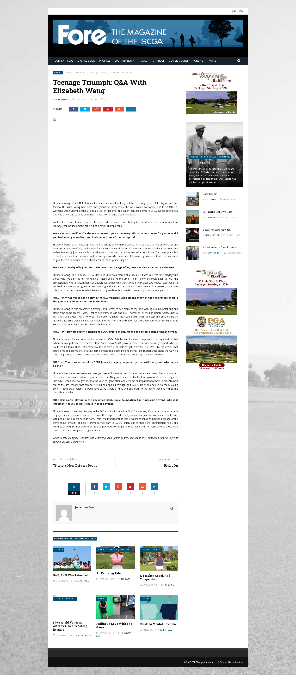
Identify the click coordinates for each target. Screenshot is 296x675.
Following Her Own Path (218, 211)
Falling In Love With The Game (114, 625)
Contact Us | (226, 662)
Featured (194, 157)
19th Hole (157, 60)
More (212, 60)
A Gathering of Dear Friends (220, 247)
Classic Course (178, 60)
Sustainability (124, 60)
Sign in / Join (236, 11)
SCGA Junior (71, 599)
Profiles (104, 60)
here (81, 441)
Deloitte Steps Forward (217, 229)
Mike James (125, 579)
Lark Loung (210, 194)
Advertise (238, 662)
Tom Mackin (210, 217)
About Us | (214, 662)
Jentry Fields (166, 630)
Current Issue (64, 60)
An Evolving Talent (110, 573)
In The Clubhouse (208, 157)
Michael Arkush (212, 235)
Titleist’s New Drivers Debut (75, 465)
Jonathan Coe (62, 99)
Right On (171, 465)
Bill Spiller (199, 163)
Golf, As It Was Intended (70, 575)
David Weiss (210, 199)
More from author (85, 538)
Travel (142, 60)
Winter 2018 (126, 550)
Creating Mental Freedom (158, 624)
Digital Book (86, 60)
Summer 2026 (224, 157)
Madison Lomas (83, 581)
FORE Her (198, 60)
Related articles (63, 538)
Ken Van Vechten (212, 253)
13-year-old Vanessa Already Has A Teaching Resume (70, 626)
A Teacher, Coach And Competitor (155, 577)
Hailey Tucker (84, 635)
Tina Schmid (169, 585)
